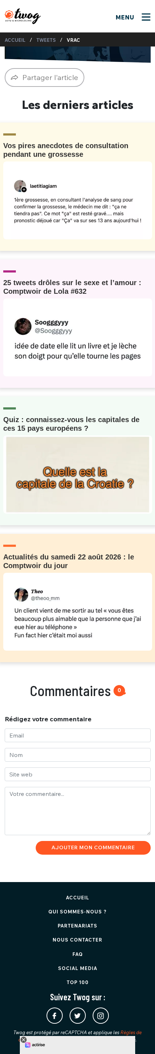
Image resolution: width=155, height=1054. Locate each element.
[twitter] (78, 1015)
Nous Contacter (77, 940)
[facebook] (54, 1015)
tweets (46, 40)
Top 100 (78, 982)
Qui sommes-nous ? (77, 911)
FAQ (77, 954)
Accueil (15, 40)
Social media (77, 968)
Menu (126, 17)
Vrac (73, 40)
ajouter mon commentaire (93, 847)
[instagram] (101, 1015)
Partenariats (77, 926)
